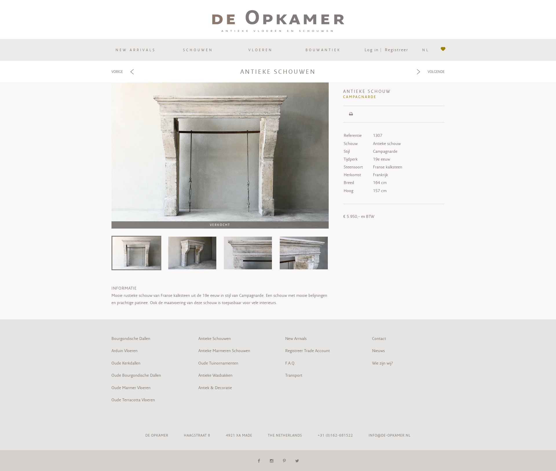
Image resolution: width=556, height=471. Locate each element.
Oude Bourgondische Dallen (136, 375)
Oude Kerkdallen (125, 363)
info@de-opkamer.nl (390, 435)
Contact (379, 338)
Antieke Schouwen (214, 338)
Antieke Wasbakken (215, 375)
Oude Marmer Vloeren (131, 387)
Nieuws (378, 350)
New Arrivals (296, 338)
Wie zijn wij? (382, 363)
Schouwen (198, 50)
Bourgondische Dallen (130, 338)
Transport (293, 375)
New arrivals (136, 50)
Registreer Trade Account (307, 350)
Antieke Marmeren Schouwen (224, 350)
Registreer (396, 49)
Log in (372, 49)
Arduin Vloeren (124, 350)
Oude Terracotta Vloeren (133, 399)
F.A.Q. (290, 363)
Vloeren (260, 50)
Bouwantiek (323, 50)
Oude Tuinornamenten (218, 363)
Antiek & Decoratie (215, 387)
